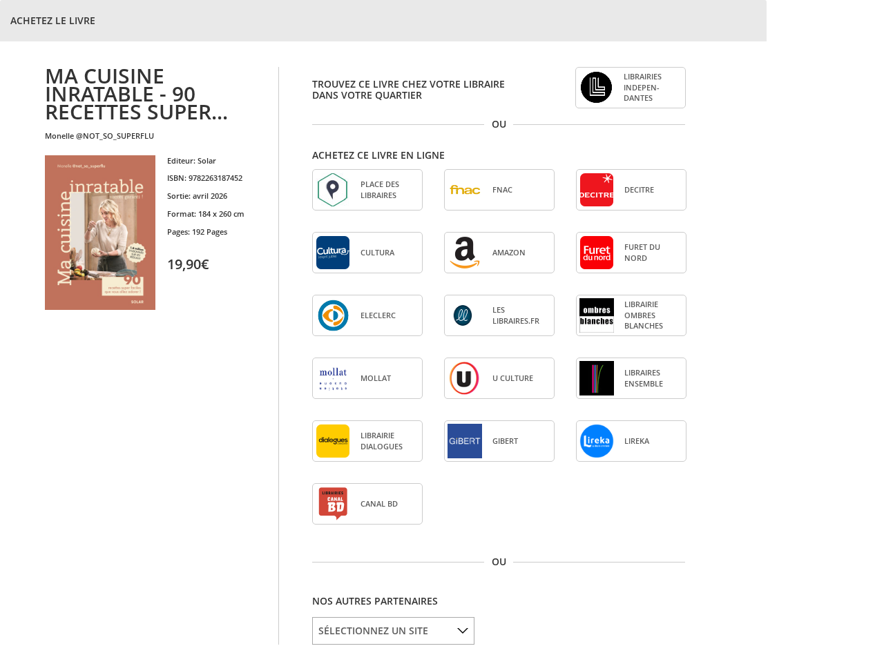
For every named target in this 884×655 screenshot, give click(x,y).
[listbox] (393, 631)
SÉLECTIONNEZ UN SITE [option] (373, 630)
